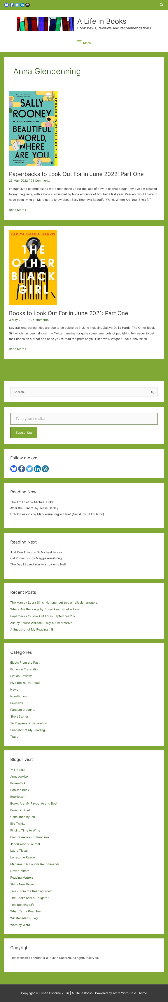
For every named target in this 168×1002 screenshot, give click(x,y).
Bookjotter (17, 796)
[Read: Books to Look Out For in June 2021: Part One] (33, 267)
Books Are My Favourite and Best (33, 803)
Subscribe (24, 432)
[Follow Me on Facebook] (12, 4)
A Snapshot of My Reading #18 (32, 629)
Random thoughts (22, 709)
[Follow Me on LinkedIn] (22, 4)
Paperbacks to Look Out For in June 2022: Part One (76, 174)
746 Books (17, 769)
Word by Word (20, 925)
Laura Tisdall (19, 850)
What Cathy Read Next (26, 911)
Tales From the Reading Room (31, 891)
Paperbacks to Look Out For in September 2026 (43, 616)
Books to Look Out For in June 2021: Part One (68, 313)
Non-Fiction (18, 696)
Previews (16, 703)
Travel (14, 736)
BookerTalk (18, 783)
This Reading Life (22, 904)
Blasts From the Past (25, 662)
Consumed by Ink (22, 817)
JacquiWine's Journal (25, 844)
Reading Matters (21, 877)
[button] (162, 4)
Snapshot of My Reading (27, 730)
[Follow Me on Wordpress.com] (27, 4)
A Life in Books (101, 21)
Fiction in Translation (24, 669)
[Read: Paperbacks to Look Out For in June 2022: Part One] (33, 128)
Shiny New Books (22, 884)
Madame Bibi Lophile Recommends (35, 864)
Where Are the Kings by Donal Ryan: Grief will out (45, 609)
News (14, 689)
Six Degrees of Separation (28, 723)
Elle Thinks (17, 823)
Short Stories (19, 716)
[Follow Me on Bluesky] (6, 4)
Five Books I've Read (25, 682)
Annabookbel (19, 776)
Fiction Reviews (21, 676)
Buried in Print (20, 810)
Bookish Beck (19, 790)
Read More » (18, 210)
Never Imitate (20, 871)
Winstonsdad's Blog (24, 918)
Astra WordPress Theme (130, 993)
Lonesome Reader (23, 857)
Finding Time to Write (25, 830)
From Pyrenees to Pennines (29, 837)
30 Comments (38, 320)
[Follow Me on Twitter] (17, 4)
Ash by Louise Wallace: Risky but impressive (41, 623)
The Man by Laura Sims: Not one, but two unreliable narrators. (54, 602)
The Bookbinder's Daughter (29, 898)
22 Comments (40, 180)
